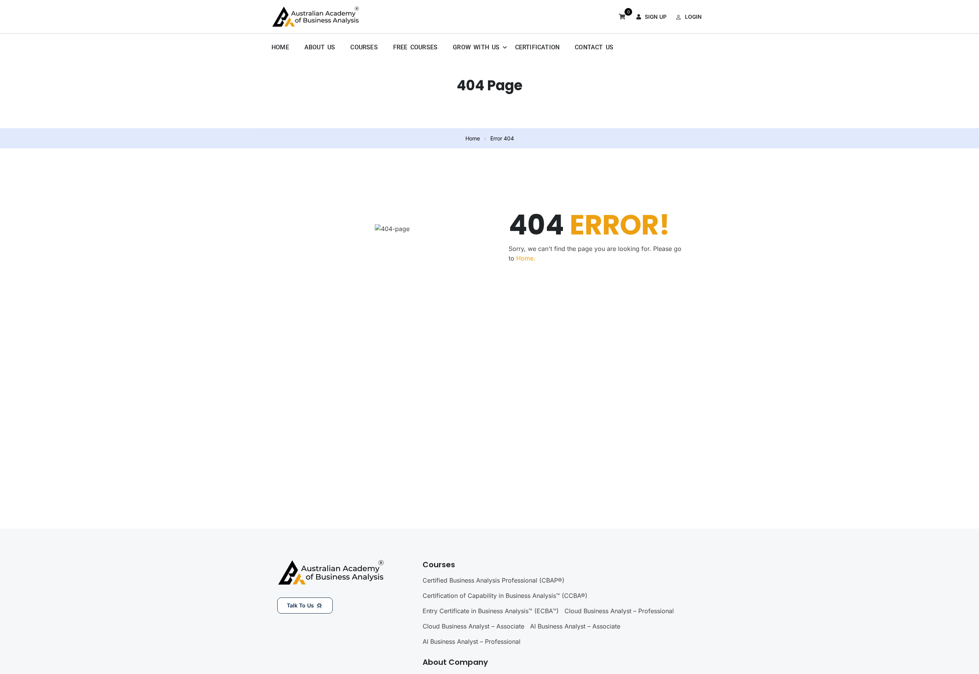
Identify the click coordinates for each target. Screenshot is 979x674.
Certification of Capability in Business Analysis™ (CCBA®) (505, 595)
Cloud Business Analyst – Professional (619, 611)
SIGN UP (656, 16)
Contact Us (594, 47)
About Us (319, 47)
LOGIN (693, 16)
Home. (525, 258)
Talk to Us (300, 605)
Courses (363, 47)
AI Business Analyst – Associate (575, 626)
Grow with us (476, 47)
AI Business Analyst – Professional (471, 641)
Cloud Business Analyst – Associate (473, 626)
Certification (537, 47)
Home (280, 47)
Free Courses (415, 47)
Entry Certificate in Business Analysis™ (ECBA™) (491, 611)
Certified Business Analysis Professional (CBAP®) (493, 580)
